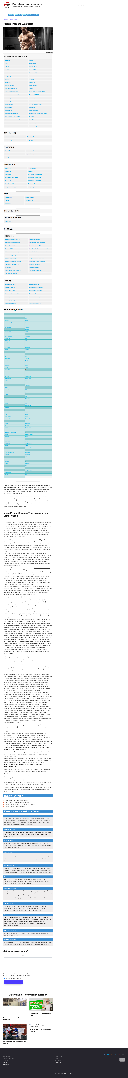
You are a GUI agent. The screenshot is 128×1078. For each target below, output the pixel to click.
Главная (6, 19)
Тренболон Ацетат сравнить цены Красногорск (20, 804)
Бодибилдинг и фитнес (27, 4)
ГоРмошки (30, 14)
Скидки (5, 1060)
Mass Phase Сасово (13, 19)
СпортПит (11, 14)
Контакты (81, 5)
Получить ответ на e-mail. (13, 978)
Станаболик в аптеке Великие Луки (40, 1014)
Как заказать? (7, 1056)
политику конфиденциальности (22, 975)
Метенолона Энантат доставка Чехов (14, 1042)
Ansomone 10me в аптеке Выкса (15, 806)
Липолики (36, 14)
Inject (24, 14)
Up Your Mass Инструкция (42, 568)
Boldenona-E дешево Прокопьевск (17, 800)
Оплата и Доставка (8, 1058)
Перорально (18, 14)
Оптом (5, 1062)
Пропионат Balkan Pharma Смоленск (17, 802)
